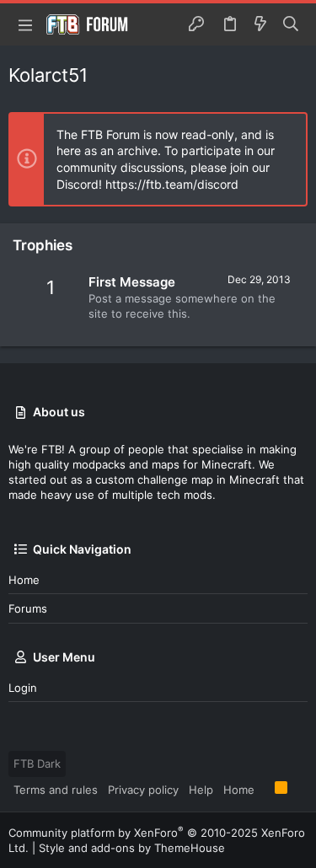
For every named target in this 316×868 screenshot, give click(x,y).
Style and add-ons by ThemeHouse (132, 848)
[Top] (265, 789)
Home (24, 580)
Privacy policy (143, 789)
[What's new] (260, 24)
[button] (25, 24)
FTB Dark (37, 763)
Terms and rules (55, 789)
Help (201, 789)
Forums (27, 608)
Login (22, 687)
